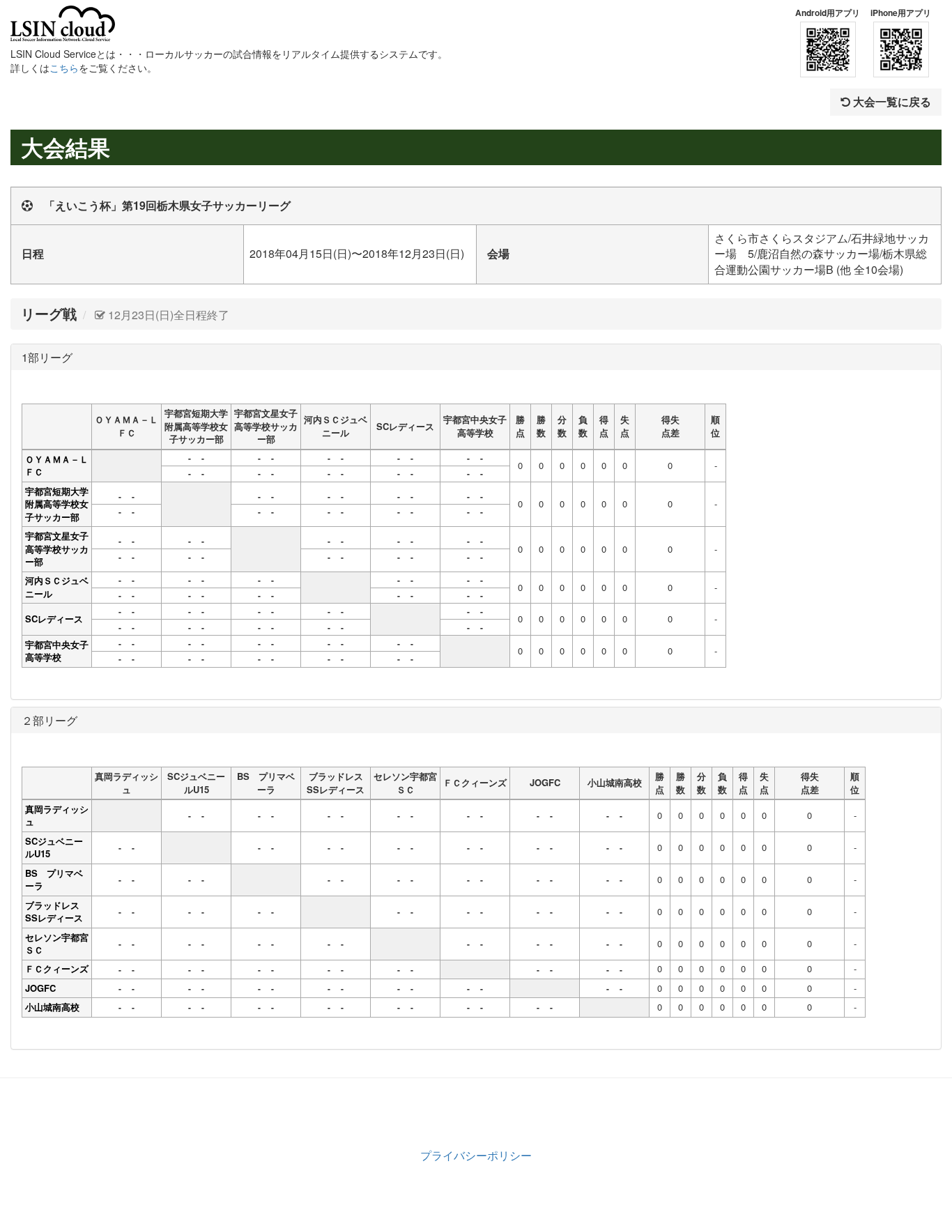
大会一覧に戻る (890, 101)
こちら (64, 68)
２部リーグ (49, 720)
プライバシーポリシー (476, 1155)
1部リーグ (47, 357)
